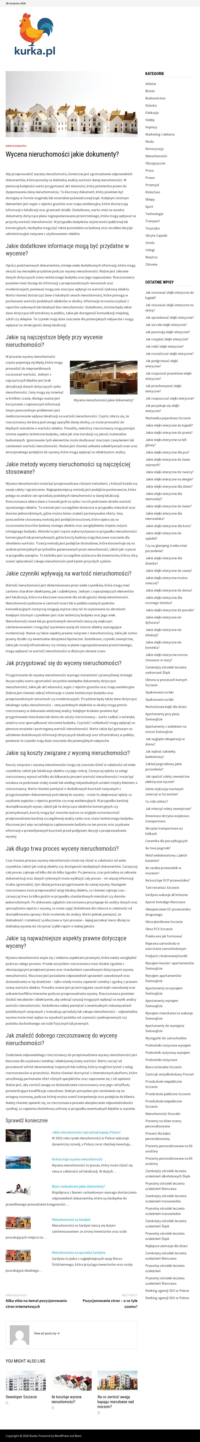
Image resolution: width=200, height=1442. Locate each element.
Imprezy (151, 127)
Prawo (150, 177)
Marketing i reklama (160, 134)
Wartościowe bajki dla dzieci (166, 706)
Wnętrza (151, 257)
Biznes (150, 91)
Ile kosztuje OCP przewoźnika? (167, 880)
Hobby (150, 120)
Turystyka (152, 228)
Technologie (154, 213)
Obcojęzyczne (155, 163)
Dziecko (151, 105)
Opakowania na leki (159, 692)
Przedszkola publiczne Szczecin (168, 1094)
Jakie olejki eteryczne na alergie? (169, 479)
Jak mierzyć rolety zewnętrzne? (168, 808)
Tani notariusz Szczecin (162, 887)
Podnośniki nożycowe (161, 1059)
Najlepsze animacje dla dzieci (166, 1246)
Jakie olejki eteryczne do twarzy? (169, 472)
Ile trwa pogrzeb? (158, 848)
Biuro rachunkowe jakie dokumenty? (78, 1186)
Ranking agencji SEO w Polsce (167, 1290)
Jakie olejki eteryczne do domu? (168, 590)
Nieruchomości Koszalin (162, 1113)
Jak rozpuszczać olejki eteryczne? (169, 398)
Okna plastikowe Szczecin (164, 921)
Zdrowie (151, 264)
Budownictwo (155, 98)
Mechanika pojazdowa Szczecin (168, 418)
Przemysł (152, 185)
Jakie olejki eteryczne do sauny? (168, 570)
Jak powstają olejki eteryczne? (167, 332)
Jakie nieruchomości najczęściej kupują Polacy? (86, 1132)
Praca (149, 170)
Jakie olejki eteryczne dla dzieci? (169, 486)
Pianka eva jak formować (163, 936)
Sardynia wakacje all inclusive (166, 894)
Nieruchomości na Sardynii (71, 1219)
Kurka (33, 1436)
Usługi (150, 250)
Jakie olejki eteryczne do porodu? (169, 610)
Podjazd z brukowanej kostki (166, 956)
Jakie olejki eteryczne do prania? (169, 432)
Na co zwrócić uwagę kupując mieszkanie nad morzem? (115, 1402)
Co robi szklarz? (156, 801)
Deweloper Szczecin (21, 1397)
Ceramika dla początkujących (166, 841)
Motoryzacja (154, 148)
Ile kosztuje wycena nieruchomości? (66, 1399)
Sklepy (150, 199)
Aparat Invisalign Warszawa (165, 902)
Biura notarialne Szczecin (163, 1067)
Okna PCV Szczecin (159, 929)
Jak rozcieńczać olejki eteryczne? (169, 353)
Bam (78, 1436)
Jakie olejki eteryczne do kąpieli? (169, 425)
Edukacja (152, 112)
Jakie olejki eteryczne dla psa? (167, 452)
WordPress (61, 1436)
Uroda (149, 242)
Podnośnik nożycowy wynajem (167, 1052)
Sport (149, 206)
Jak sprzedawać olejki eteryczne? (169, 317)
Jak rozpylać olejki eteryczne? (166, 339)
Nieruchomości (16, 146)
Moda (149, 141)
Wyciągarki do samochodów (166, 1038)
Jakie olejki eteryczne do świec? (168, 506)
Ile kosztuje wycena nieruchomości (77, 1159)
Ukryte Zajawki (156, 235)
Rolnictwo (152, 192)
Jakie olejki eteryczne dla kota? (168, 526)
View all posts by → (47, 1333)
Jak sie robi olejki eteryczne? (166, 324)
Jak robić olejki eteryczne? (164, 346)
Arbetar (150, 83)
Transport (152, 221)
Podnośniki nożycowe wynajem (168, 1045)
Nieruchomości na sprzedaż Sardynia (78, 1252)
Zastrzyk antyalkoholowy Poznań (169, 1074)
